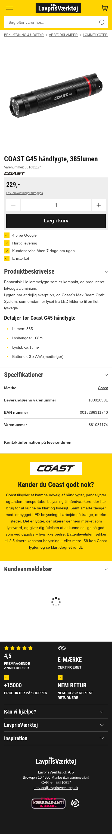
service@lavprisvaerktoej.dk (56, 788)
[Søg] (102, 22)
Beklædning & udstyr (24, 35)
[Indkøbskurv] (105, 7)
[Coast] (15, 173)
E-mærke (70, 662)
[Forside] (58, 7)
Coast (103, 388)
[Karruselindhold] (56, 96)
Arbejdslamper (63, 35)
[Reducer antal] (13, 205)
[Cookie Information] (75, 803)
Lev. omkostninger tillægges (24, 193)
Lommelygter (95, 35)
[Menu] (9, 7)
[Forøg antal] (99, 205)
